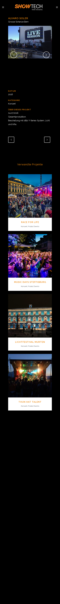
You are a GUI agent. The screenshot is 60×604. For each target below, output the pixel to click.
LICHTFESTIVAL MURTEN (30, 342)
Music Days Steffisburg (30, 282)
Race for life (30, 222)
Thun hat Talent (30, 402)
